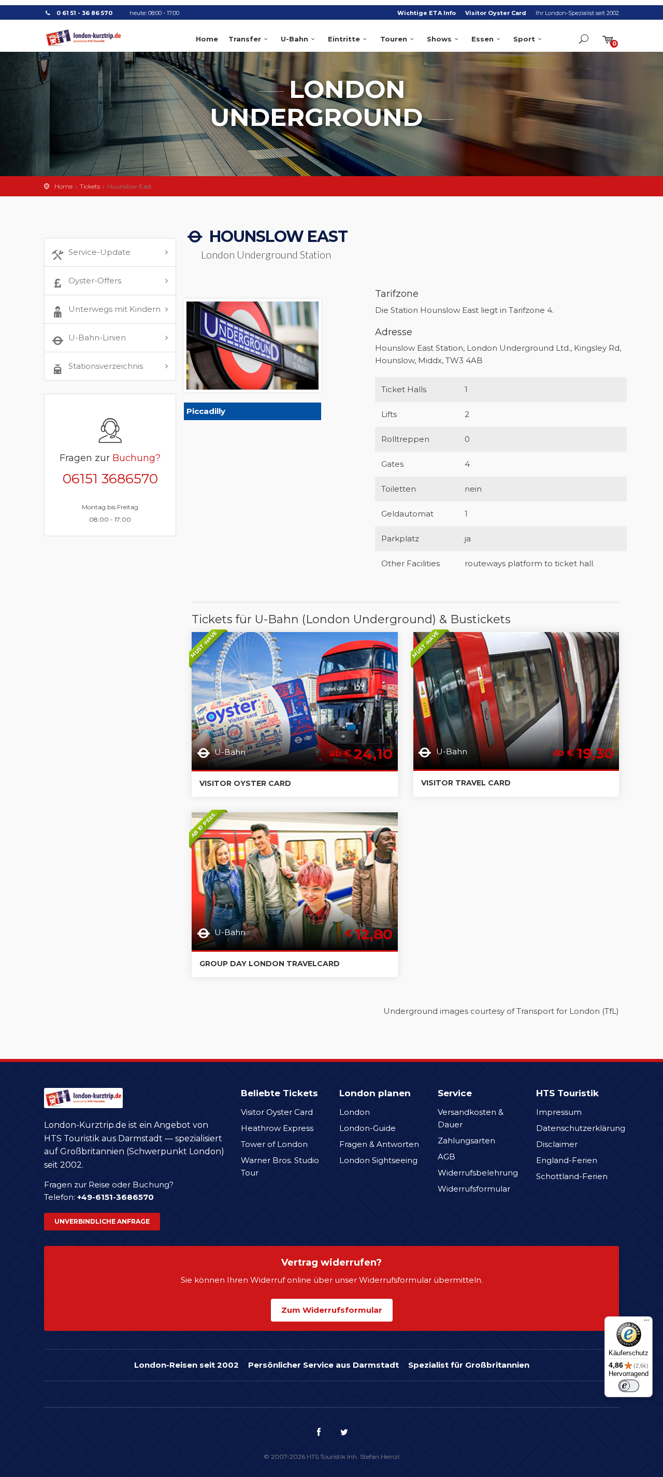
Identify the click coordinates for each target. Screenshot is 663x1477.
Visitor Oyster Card (495, 13)
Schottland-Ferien (572, 1176)
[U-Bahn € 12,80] (295, 880)
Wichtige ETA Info (426, 13)
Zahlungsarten (466, 1140)
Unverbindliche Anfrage (102, 1221)
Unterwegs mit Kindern (114, 309)
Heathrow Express (277, 1128)
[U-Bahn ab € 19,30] (516, 700)
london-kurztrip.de (83, 37)
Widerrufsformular (474, 1189)
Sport (524, 39)
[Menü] (646, 1322)
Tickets (90, 186)
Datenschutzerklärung (580, 1128)
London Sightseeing (378, 1160)
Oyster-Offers (94, 280)
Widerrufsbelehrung (478, 1173)
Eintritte (344, 39)
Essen (482, 39)
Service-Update (99, 252)
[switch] (628, 1386)
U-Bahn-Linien (97, 337)
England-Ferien (566, 1160)
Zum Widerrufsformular (331, 1310)
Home (207, 39)
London (354, 1112)
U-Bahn (294, 39)
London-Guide (367, 1128)
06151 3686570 (110, 478)
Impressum (559, 1112)
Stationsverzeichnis (105, 366)
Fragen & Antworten (379, 1144)
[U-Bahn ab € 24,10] (295, 700)
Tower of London (274, 1144)
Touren (393, 39)
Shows (439, 39)
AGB (446, 1156)
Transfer (244, 39)
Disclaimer (557, 1144)
